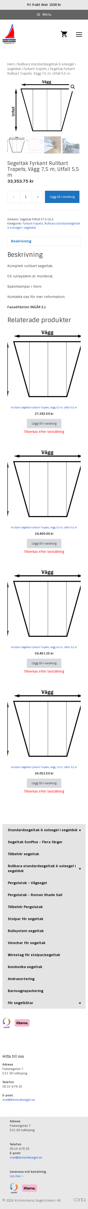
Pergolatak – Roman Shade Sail (35, 895)
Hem (11, 64)
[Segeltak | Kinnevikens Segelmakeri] (9, 35)
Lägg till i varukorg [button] (44, 424)
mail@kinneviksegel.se (18, 1100)
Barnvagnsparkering (25, 991)
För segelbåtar (44, 1003)
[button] (72, 87)
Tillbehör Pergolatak (25, 907)
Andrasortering (21, 979)
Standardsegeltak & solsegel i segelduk (44, 830)
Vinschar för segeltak (26, 943)
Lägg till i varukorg (62, 197)
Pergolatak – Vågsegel (27, 883)
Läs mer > (16, 1176)
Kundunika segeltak (25, 967)
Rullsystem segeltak (26, 931)
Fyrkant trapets (35, 69)
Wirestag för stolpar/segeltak (34, 955)
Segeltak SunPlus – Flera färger (35, 842)
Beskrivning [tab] (21, 241)
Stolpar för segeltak (25, 919)
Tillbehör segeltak (23, 854)
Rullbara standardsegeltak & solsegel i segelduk (44, 868)
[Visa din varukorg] (64, 35)
